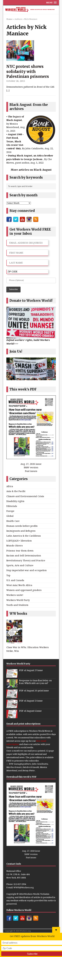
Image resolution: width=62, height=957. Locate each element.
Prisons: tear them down (20, 550)
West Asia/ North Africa (19, 585)
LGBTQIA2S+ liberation (19, 540)
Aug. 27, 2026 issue (31, 463)
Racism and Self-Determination (23, 555)
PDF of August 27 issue (31, 670)
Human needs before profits (22, 525)
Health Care (13, 520)
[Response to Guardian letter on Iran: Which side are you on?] (11, 686)
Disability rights (15, 501)
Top (8, 575)
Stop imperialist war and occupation (26, 570)
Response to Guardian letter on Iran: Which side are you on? (35, 682)
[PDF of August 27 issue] (11, 675)
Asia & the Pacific (16, 491)
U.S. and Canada (15, 580)
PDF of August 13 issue (31, 700)
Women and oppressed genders (23, 590)
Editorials (11, 506)
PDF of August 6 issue (30, 711)
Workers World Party (18, 600)
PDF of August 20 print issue (34, 690)
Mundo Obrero (14, 545)
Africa (9, 486)
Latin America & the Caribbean (23, 535)
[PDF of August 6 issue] (11, 716)
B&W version (31, 467)
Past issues (31, 471)
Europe (10, 510)
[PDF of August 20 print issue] (11, 696)
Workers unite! (14, 594)
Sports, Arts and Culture (19, 565)
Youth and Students (17, 604)
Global (10, 515)
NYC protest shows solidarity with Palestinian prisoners (27, 71)
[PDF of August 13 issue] (11, 706)
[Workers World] (31, 9)
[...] (8, 90)
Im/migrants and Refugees (20, 530)
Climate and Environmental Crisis (25, 496)
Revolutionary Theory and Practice (25, 560)
